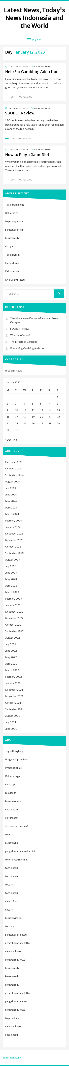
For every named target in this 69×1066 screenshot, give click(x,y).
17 (16, 416)
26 (33, 423)
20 (41, 416)
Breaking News (42, 66)
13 (41, 410)
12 (33, 410)
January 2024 (12, 526)
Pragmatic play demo (16, 759)
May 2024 (11, 500)
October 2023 (13, 546)
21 (49, 416)
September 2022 (14, 631)
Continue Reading (21, 97)
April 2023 (11, 585)
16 (8, 416)
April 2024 (11, 507)
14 (49, 410)
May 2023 (11, 579)
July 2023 (10, 566)
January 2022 (12, 683)
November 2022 (14, 618)
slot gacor (11, 246)
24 (16, 423)
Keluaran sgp (12, 776)
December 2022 (14, 611)
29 (58, 423)
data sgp (10, 784)
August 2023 (12, 559)
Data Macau (12, 262)
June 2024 (11, 494)
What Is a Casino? (20, 335)
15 (58, 410)
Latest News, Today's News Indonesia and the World (34, 18)
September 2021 (14, 709)
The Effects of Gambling (23, 341)
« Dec (8, 439)
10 (16, 410)
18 (24, 416)
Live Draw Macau (15, 279)
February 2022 (13, 676)
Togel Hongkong (14, 204)
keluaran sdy (12, 237)
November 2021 (14, 696)
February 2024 (13, 520)
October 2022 (13, 624)
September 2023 (14, 553)
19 (33, 416)
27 (41, 423)
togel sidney (12, 1017)
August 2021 (12, 715)
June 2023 (11, 572)
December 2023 (14, 533)
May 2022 (11, 657)
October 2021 (13, 702)
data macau (11, 1034)
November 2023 (14, 540)
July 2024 (10, 487)
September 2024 (14, 474)
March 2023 (12, 592)
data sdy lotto (13, 1026)
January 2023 (12, 605)
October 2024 (13, 468)
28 (49, 423)
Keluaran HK (12, 271)
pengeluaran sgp (14, 229)
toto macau (11, 876)
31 (16, 429)
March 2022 (12, 670)
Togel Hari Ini (12, 254)
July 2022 (10, 644)
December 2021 (14, 689)
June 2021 (11, 728)
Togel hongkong (12, 1057)
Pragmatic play (13, 767)
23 (8, 423)
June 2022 (11, 650)
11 (24, 410)
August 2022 (12, 637)
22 (58, 416)
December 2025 (14, 461)
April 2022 (11, 663)
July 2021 (10, 722)
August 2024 (12, 481)
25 (24, 423)
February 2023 (13, 598)
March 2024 (12, 513)
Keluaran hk (11, 212)
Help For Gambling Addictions (32, 71)
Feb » (16, 439)
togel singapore (14, 221)
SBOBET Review (19, 113)
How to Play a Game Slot (27, 154)
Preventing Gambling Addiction (27, 348)
